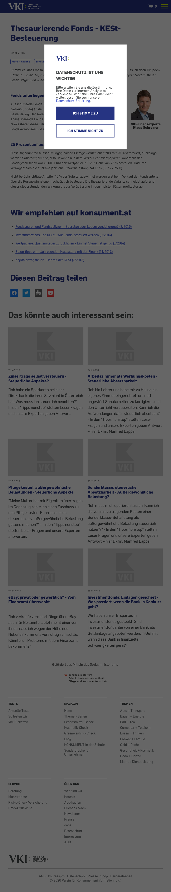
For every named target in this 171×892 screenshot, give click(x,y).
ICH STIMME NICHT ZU (85, 131)
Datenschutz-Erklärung (73, 101)
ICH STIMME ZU (85, 113)
